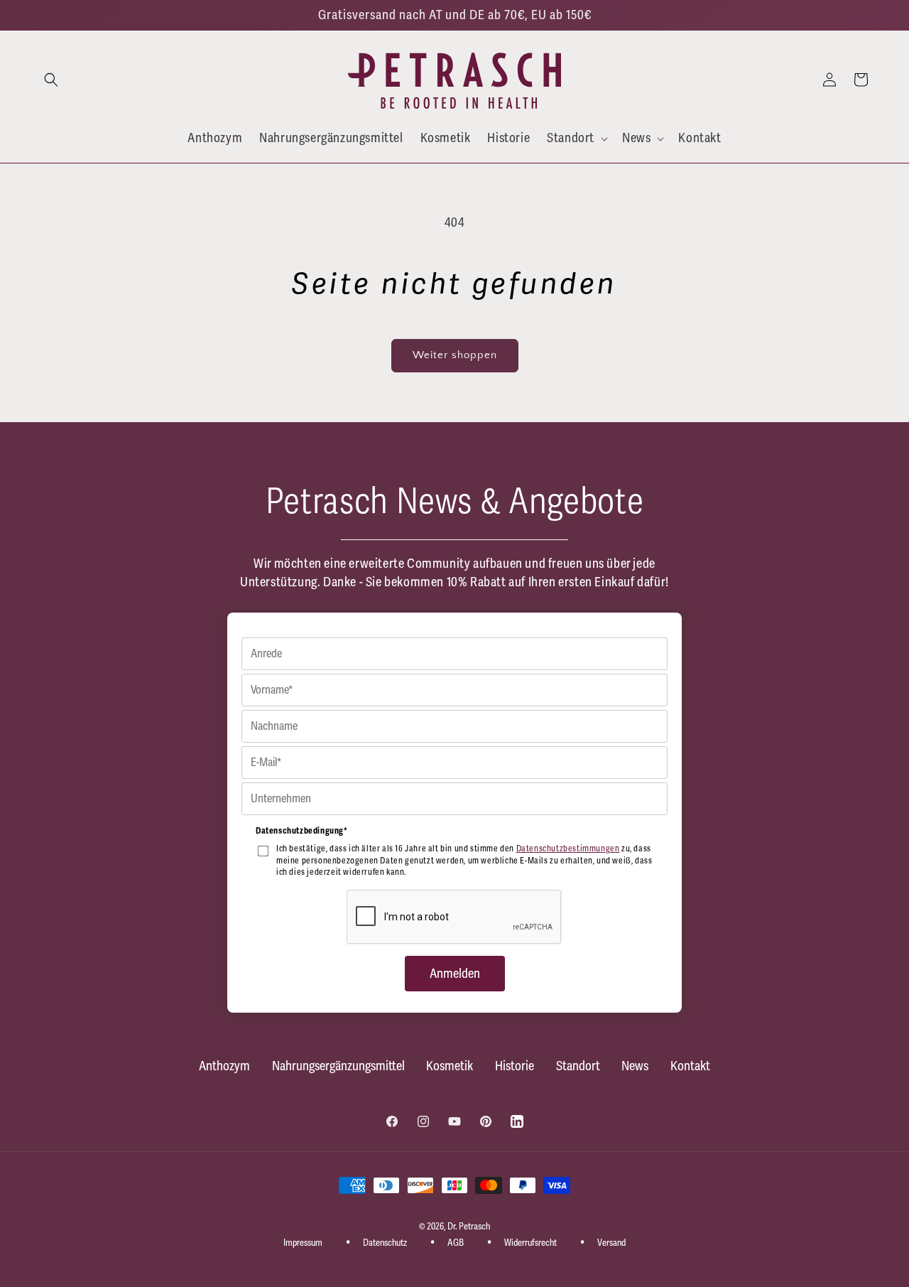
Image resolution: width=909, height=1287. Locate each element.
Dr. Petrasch (468, 1226)
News (634, 1066)
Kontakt (690, 1066)
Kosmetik (449, 1066)
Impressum (302, 1243)
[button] (51, 79)
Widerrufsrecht (530, 1243)
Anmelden (455, 973)
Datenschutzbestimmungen (568, 849)
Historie (514, 1066)
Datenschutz (385, 1243)
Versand (611, 1243)
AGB (455, 1243)
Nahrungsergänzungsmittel (338, 1066)
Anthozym (224, 1066)
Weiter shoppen (455, 355)
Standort (578, 1066)
